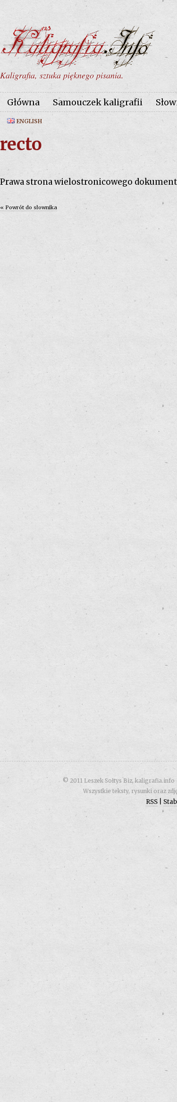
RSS (152, 802)
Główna (23, 102)
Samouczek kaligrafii (98, 102)
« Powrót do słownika (28, 207)
